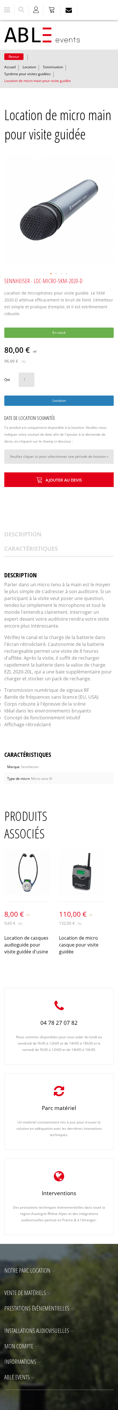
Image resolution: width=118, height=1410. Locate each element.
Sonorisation (53, 67)
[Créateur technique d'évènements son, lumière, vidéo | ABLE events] (42, 35)
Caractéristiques (31, 548)
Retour (14, 56)
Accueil (10, 67)
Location (29, 67)
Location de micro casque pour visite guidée (79, 945)
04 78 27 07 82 (59, 1023)
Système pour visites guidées (27, 73)
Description (23, 534)
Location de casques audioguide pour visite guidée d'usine (26, 945)
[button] (51, 274)
